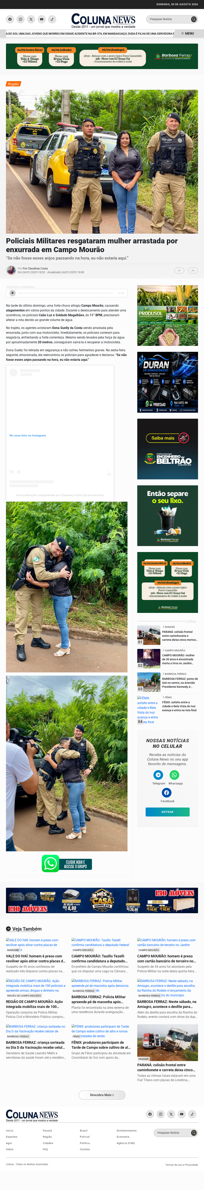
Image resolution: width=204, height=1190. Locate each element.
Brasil (83, 1130)
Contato (85, 1149)
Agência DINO (126, 1143)
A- (179, 270)
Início (9, 1130)
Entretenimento (127, 1130)
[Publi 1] (102, 56)
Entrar (168, 812)
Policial (85, 1136)
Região (47, 1136)
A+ (193, 270)
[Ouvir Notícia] (12, 293)
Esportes (12, 1136)
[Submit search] (194, 19)
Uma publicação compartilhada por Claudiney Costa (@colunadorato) (60, 495)
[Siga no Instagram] (21, 19)
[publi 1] (167, 515)
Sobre (10, 1149)
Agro (9, 1143)
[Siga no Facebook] (10, 19)
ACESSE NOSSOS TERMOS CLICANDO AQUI (75, 1182)
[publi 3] (167, 582)
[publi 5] (167, 315)
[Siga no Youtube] (42, 19)
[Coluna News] (103, 19)
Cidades (48, 1143)
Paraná (47, 1130)
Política (85, 1143)
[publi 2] (167, 449)
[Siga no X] (31, 19)
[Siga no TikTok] (52, 19)
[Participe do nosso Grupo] (67, 865)
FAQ (45, 1149)
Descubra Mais (100, 1095)
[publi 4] (167, 382)
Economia (123, 1136)
